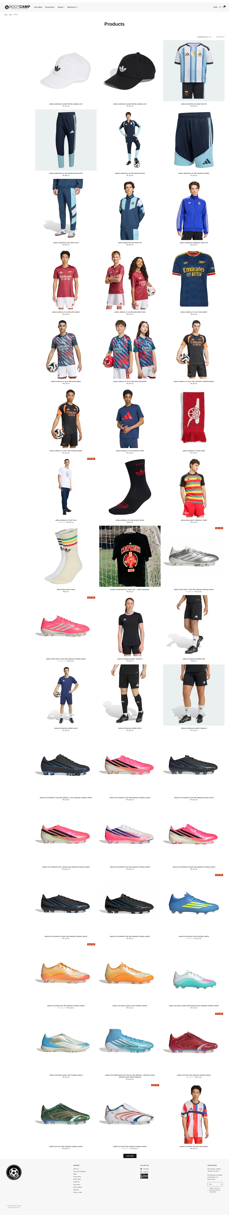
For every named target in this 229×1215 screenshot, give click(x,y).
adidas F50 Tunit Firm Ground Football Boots (194, 1075)
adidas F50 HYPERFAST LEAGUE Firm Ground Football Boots (194, 867)
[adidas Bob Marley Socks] (66, 556)
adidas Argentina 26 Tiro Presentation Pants (66, 173)
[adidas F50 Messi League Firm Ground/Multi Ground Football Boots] (194, 972)
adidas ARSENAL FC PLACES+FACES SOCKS (130, 520)
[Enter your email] (221, 1184)
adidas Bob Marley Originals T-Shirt (194, 520)
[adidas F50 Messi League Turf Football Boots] (66, 1041)
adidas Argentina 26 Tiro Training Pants (130, 173)
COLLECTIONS (49, 7)
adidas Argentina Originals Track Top (194, 243)
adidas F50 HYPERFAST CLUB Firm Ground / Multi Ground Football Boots (66, 798)
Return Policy (77, 1179)
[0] (223, 7)
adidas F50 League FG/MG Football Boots (194, 936)
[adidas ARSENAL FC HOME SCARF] (194, 417)
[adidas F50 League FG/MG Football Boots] (194, 903)
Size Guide (76, 1185)
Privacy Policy (77, 1177)
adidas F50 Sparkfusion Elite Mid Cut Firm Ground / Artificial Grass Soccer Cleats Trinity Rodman (130, 1076)
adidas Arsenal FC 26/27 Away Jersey (194, 312)
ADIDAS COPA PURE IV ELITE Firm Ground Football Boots (194, 590)
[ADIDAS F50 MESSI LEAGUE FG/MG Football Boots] (130, 972)
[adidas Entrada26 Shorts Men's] (66, 695)
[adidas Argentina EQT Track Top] (130, 209)
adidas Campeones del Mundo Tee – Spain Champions (129, 590)
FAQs (74, 1174)
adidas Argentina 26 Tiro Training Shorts (193, 173)
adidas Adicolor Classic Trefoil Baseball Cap (65, 104)
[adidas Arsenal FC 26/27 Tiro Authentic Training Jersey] (194, 348)
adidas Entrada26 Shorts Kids (194, 659)
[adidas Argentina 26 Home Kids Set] (194, 70)
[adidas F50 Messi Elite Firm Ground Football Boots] (66, 972)
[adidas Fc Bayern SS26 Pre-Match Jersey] (194, 1113)
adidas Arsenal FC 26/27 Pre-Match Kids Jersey (130, 381)
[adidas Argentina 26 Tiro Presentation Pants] (66, 140)
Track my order (77, 1192)
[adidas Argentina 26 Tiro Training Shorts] (194, 140)
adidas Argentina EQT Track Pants (66, 243)
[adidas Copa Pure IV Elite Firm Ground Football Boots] (66, 625)
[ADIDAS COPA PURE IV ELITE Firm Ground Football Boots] (194, 556)
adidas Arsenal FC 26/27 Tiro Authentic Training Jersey (194, 381)
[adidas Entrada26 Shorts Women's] (194, 695)
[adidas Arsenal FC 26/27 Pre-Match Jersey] (66, 348)
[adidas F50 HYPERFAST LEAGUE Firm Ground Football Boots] (194, 833)
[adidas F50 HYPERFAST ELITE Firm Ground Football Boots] (130, 764)
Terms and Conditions (79, 1171)
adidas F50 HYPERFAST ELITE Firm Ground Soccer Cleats (194, 798)
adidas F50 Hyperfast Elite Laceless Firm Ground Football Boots (66, 867)
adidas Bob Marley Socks (66, 590)
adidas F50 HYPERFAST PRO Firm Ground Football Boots (130, 936)
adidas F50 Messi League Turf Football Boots (65, 1075)
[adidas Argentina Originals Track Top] (194, 209)
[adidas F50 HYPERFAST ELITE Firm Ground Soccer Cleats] (194, 764)
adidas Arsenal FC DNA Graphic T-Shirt (130, 451)
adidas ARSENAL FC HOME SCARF (194, 451)
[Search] (220, 7)
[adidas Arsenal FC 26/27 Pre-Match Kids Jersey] (130, 348)
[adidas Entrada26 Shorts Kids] (194, 625)
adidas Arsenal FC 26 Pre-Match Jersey (66, 312)
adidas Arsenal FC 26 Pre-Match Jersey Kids (130, 312)
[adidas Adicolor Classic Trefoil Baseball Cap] (66, 70)
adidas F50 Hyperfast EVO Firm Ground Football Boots (130, 867)
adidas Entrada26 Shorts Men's (66, 728)
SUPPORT (76, 1165)
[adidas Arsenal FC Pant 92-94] (66, 486)
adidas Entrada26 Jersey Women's (129, 659)
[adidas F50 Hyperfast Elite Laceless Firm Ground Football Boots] (66, 833)
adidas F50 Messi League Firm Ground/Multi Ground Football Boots (194, 1006)
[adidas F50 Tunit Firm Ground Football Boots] (194, 1041)
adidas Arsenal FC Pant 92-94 (65, 520)
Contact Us (76, 1182)
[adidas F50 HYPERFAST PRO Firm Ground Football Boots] (130, 903)
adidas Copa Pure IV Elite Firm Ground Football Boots (66, 659)
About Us (76, 1169)
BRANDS (60, 7)
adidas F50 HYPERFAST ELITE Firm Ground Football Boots (129, 798)
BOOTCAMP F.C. (72, 7)
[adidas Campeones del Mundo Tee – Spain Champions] (130, 556)
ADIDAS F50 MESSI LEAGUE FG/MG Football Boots (130, 1006)
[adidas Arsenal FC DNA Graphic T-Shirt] (130, 417)
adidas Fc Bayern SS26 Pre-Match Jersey (194, 1147)
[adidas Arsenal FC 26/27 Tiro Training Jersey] (66, 417)
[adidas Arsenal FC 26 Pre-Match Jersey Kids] (130, 278)
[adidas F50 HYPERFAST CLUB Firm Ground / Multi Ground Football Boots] (66, 764)
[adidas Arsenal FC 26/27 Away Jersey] (194, 278)
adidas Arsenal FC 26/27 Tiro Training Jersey (66, 451)
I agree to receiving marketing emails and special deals (214, 1190)
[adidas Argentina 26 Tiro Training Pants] (130, 140)
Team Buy (76, 1190)
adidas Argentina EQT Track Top (130, 243)
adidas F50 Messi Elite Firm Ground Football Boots (66, 1006)
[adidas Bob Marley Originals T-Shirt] (194, 486)
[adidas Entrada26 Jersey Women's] (130, 625)
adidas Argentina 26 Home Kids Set (194, 104)
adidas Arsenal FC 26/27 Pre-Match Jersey (66, 381)
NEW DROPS (38, 7)
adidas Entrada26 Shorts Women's (194, 728)
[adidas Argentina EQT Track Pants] (66, 209)
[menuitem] (38, 7)
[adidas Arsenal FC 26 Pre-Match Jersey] (66, 278)
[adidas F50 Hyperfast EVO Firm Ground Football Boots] (130, 833)
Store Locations (77, 1187)
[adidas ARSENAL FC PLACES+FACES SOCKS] (130, 486)
